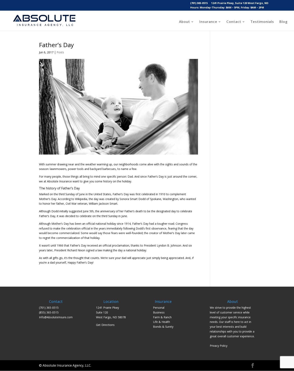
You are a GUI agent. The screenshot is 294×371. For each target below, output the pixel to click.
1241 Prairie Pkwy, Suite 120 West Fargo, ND (239, 3)
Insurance (208, 22)
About (184, 22)
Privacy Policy (218, 346)
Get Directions (105, 325)
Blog (283, 22)
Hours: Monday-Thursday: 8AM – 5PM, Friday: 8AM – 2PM (227, 7)
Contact (233, 22)
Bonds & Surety (163, 327)
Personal (158, 307)
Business (159, 312)
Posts (60, 52)
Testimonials (262, 22)
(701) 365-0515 (199, 3)
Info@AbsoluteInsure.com (56, 317)
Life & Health (161, 322)
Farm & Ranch (162, 317)
